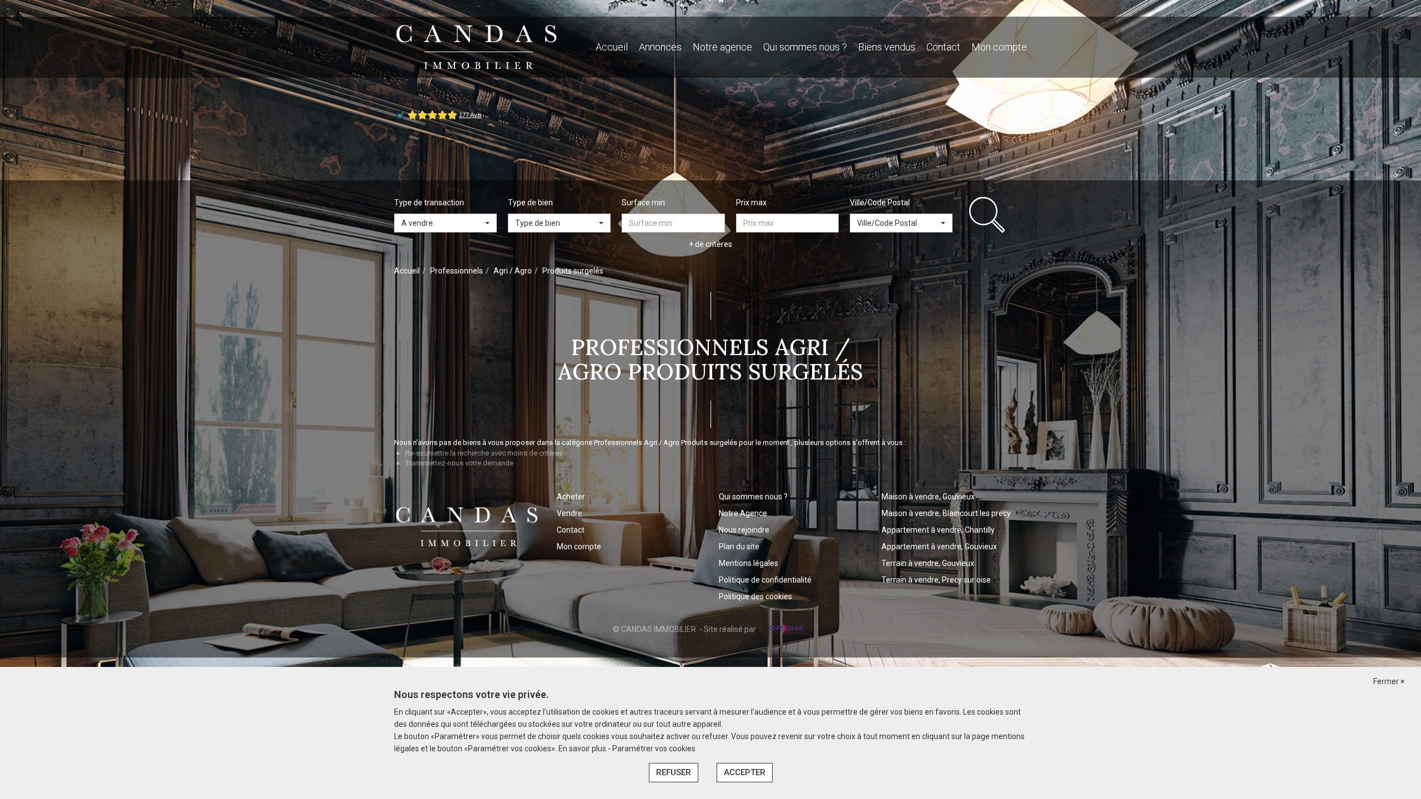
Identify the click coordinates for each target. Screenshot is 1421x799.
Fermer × (1388, 681)
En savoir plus (583, 748)
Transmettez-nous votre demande (459, 463)
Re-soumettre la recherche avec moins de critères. (485, 453)
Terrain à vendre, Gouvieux (927, 563)
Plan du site (739, 546)
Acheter (571, 496)
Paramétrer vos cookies (654, 748)
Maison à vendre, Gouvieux (928, 496)
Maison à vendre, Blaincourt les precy (946, 513)
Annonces (660, 47)
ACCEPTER (744, 772)
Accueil (612, 47)
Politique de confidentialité (765, 579)
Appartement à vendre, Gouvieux (939, 546)
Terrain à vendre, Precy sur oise (936, 579)
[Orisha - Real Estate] (786, 628)
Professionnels (456, 270)
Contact (943, 47)
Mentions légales (748, 563)
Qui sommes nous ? (805, 47)
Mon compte (999, 47)
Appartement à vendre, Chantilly (938, 529)
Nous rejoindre (744, 529)
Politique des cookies (755, 596)
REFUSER (673, 772)
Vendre (569, 513)
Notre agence (722, 47)
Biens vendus (886, 47)
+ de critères (710, 244)
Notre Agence (743, 513)
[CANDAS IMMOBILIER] (477, 46)
